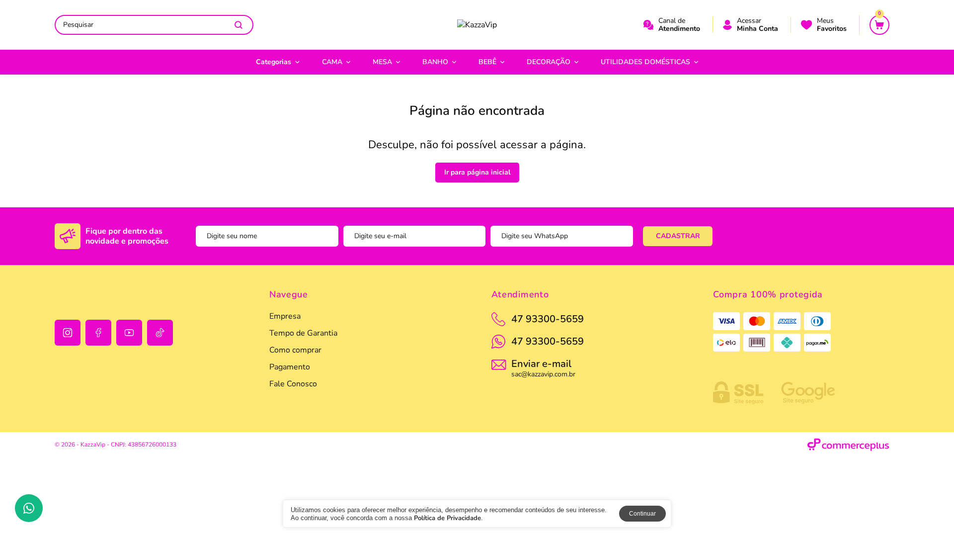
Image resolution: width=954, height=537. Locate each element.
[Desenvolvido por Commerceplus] (848, 445)
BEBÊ (487, 62)
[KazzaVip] (477, 25)
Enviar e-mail (543, 367)
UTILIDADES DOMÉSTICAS (645, 62)
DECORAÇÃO (548, 62)
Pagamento (289, 367)
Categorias (273, 62)
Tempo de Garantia (303, 333)
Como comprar (295, 350)
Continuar (642, 513)
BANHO (435, 62)
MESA (382, 62)
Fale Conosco (293, 384)
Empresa (285, 316)
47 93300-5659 (547, 341)
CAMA (332, 62)
